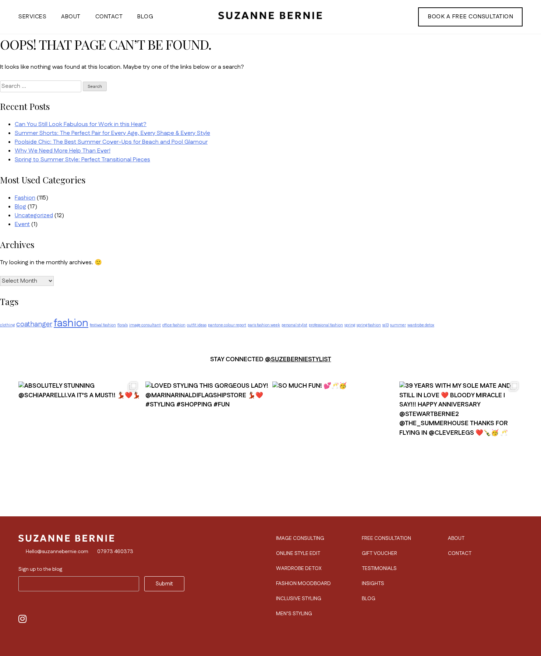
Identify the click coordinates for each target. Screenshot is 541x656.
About (71, 16)
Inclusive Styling (298, 598)
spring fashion (369, 325)
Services (32, 16)
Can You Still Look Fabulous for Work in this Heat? (80, 124)
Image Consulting (300, 538)
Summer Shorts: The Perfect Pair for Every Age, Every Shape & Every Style (112, 133)
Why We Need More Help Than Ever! (62, 151)
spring (349, 325)
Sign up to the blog (40, 569)
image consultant (145, 325)
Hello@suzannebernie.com (57, 551)
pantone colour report (227, 325)
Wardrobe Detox (299, 568)
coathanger (34, 324)
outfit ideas (196, 325)
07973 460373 (115, 551)
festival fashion (103, 325)
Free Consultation (386, 538)
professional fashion (326, 325)
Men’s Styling (294, 613)
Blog (145, 16)
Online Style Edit (298, 553)
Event (22, 224)
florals (122, 325)
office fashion (173, 325)
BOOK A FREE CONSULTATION (470, 16)
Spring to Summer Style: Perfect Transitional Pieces (82, 159)
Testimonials (379, 568)
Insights (373, 583)
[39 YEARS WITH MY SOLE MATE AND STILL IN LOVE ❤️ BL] (461, 439)
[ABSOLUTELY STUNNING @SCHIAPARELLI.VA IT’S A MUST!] (80, 439)
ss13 (385, 325)
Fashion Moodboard (303, 583)
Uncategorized (34, 215)
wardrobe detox (420, 325)
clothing (7, 325)
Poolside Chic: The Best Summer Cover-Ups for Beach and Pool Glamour (111, 142)
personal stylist (294, 325)
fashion (71, 323)
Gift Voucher (379, 553)
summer (398, 325)
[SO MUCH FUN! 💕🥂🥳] (334, 439)
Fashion (25, 198)
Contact (109, 16)
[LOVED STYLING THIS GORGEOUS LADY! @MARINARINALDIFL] (207, 439)
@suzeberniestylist (298, 359)
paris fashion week (264, 325)
